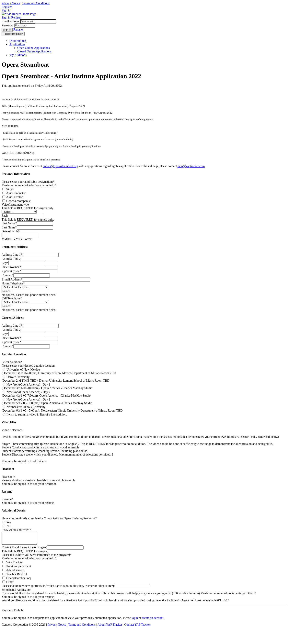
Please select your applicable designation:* (28, 181)
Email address (10, 21)
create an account (152, 618)
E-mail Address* (12, 279)
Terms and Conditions (36, 3)
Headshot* (8, 476)
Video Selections (12, 430)
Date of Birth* (10, 231)
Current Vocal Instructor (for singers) (24, 547)
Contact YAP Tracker (137, 624)
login (135, 618)
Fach (5, 215)
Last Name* (9, 227)
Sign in (6, 10)
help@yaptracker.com (191, 166)
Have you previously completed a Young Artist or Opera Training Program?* (49, 518)
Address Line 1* (12, 254)
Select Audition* (12, 362)
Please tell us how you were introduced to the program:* (36, 554)
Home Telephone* (13, 283)
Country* (7, 275)
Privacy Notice (11, 3)
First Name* (9, 223)
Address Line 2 (11, 258)
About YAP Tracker (110, 624)
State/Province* (11, 267)
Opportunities (17, 40)
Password (8, 25)
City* (5, 263)
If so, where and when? (16, 529)
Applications (17, 44)
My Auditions (18, 55)
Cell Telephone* (12, 298)
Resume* (7, 499)
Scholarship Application (16, 589)
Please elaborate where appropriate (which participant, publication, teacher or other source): (58, 585)
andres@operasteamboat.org (60, 166)
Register (7, 6)
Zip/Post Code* (11, 271)
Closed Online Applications (34, 51)
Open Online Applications (33, 47)
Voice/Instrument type (15, 204)
